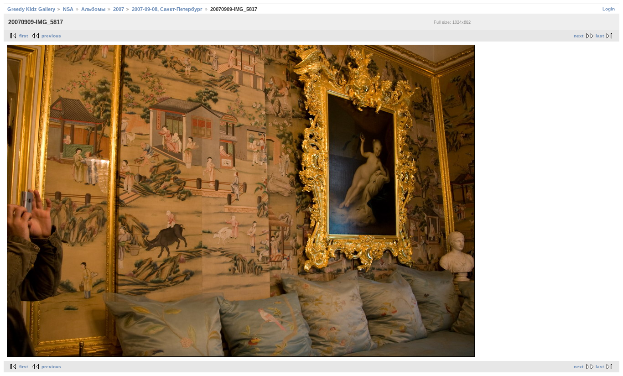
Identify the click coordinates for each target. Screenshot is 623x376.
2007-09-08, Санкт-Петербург (167, 9)
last (600, 35)
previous (51, 35)
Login (608, 8)
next (578, 35)
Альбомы (93, 9)
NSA (68, 9)
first (23, 35)
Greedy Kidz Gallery (31, 9)
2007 (118, 9)
